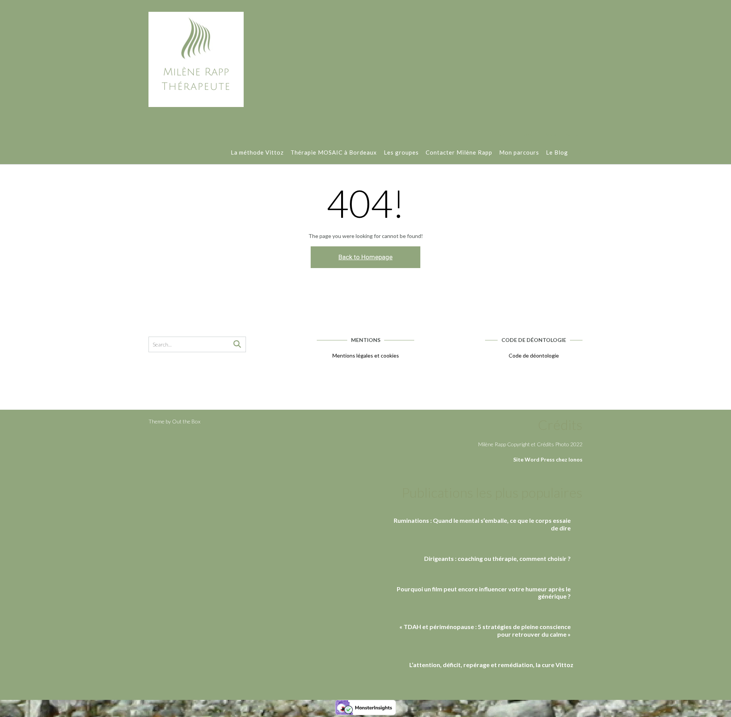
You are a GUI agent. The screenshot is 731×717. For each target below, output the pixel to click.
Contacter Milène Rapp (459, 152)
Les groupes (401, 152)
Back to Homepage (365, 257)
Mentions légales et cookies (365, 355)
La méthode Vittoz (257, 152)
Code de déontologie (534, 355)
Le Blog (557, 152)
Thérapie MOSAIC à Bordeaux (333, 152)
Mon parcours (519, 152)
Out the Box (186, 421)
